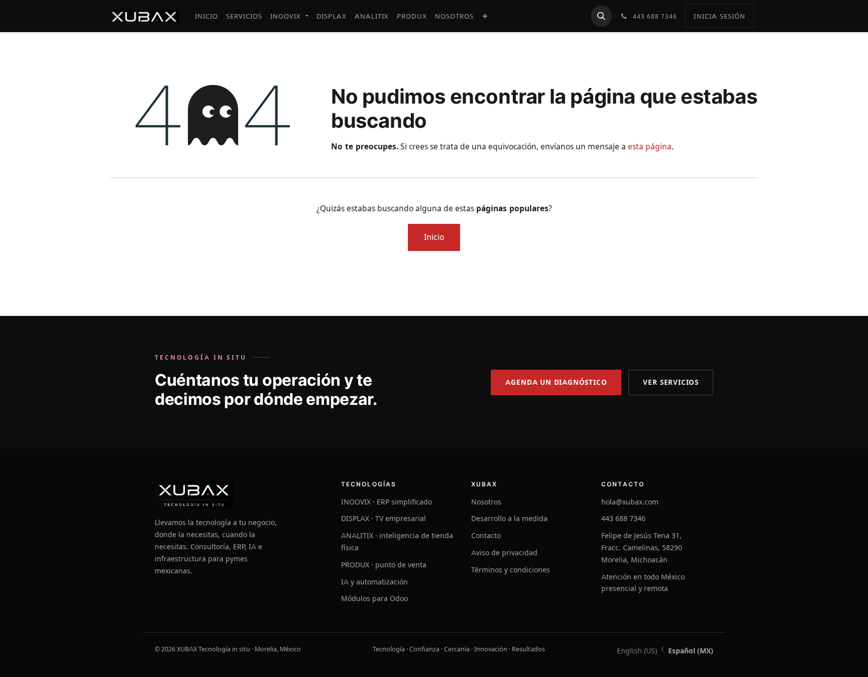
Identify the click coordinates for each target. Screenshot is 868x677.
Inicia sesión (719, 16)
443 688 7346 (623, 518)
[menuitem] (206, 16)
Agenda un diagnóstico (556, 382)
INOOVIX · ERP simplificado (386, 501)
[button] (601, 16)
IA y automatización (374, 581)
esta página (650, 146)
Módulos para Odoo (374, 598)
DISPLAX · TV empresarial (383, 518)
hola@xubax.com (630, 501)
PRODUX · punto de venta (383, 564)
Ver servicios (671, 382)
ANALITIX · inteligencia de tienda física (397, 541)
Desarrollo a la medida (509, 518)
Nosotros (486, 501)
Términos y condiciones (510, 569)
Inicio (434, 237)
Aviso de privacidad (504, 552)
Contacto (486, 535)
